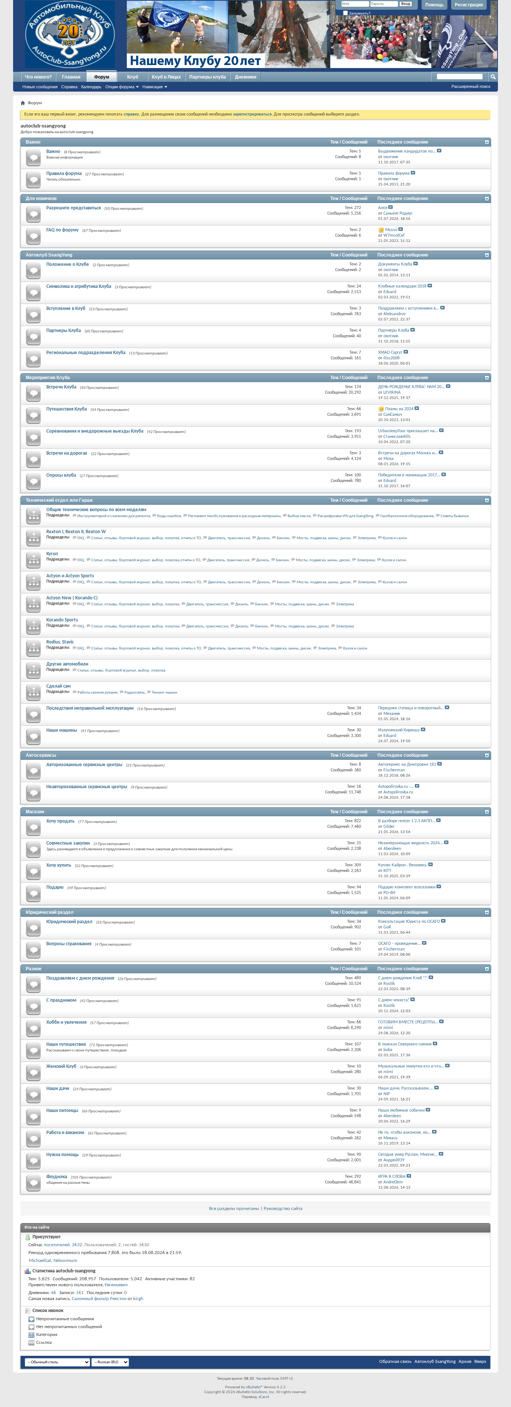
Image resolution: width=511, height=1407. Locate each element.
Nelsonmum (65, 1260)
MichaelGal (40, 1260)
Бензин (283, 538)
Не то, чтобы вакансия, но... (404, 1132)
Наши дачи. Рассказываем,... (405, 1088)
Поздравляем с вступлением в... (408, 308)
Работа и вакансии (65, 1132)
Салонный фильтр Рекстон (99, 1298)
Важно (33, 142)
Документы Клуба (395, 264)
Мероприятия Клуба (48, 377)
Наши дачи (57, 1088)
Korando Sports (62, 620)
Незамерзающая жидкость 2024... (410, 843)
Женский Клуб (61, 1066)
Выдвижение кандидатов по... (407, 151)
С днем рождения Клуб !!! (403, 978)
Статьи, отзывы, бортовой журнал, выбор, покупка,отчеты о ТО (145, 560)
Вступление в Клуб (65, 308)
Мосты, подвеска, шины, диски (324, 538)
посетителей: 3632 (63, 1244)
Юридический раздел (50, 912)
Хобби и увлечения (66, 1022)
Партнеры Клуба (63, 330)
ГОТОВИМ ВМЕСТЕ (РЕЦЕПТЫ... (408, 1022)
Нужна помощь (62, 1154)
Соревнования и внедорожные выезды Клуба (94, 431)
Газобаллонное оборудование (407, 516)
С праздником (61, 1000)
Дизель (263, 538)
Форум (101, 77)
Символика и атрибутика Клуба (78, 286)
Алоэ (382, 208)
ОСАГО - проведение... (399, 943)
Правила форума (64, 173)
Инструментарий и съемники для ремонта (113, 516)
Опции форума (119, 87)
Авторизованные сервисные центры (84, 764)
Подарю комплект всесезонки (406, 887)
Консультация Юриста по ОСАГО (409, 921)
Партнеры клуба (207, 77)
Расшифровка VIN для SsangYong (345, 516)
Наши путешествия (66, 1044)
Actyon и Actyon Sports (70, 576)
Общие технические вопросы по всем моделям (96, 509)
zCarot (263, 1397)
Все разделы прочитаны (234, 1208)
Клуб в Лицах (166, 77)
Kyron (52, 554)
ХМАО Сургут (390, 352)
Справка (69, 87)
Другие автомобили (67, 664)
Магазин (35, 811)
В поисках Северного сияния (405, 1044)
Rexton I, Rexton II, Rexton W (76, 531)
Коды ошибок (169, 516)
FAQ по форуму (62, 230)
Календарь (91, 87)
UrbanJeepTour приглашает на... (408, 431)
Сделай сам (58, 686)
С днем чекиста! (393, 1000)
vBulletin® (254, 1387)
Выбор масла (299, 516)
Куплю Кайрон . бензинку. (402, 865)
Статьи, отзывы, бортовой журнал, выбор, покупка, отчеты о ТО (146, 538)
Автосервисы (41, 755)
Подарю (55, 887)
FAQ (80, 538)
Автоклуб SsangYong (49, 255)
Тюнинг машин (164, 693)
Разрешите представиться (73, 208)
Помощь (434, 4)
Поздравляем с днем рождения (80, 978)
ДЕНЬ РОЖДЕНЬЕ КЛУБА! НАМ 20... (411, 387)
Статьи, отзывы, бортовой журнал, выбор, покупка (135, 604)
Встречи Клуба (61, 387)
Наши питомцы (62, 1110)
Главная (71, 77)
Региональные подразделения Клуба (85, 352)
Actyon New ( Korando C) (72, 598)
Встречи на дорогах (66, 453)
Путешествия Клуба (66, 409)
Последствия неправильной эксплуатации (90, 708)
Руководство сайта (283, 1208)
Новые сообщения (40, 87)
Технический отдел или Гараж (59, 500)
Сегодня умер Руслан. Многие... (408, 1154)
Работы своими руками (97, 693)
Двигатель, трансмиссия (229, 538)
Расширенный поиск (471, 86)
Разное (34, 968)
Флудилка (56, 1176)
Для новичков (41, 198)
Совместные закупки (68, 843)
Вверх (480, 1361)
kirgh (138, 1298)
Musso (391, 230)
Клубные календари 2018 (402, 286)
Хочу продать (60, 821)
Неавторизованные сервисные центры (86, 786)
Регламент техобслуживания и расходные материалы (234, 516)
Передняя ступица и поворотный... (411, 708)
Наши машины (61, 730)
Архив (465, 1361)
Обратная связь (395, 1361)
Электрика (367, 538)
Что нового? (38, 77)
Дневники (245, 77)
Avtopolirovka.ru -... (396, 786)
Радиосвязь (135, 693)
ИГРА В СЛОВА (392, 1176)
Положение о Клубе (67, 264)
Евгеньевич (116, 1284)
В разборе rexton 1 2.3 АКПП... (406, 821)
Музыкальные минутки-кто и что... (411, 1066)
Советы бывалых (455, 516)
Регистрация (469, 4)
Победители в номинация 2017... (409, 475)
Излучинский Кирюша (399, 730)
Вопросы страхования (68, 943)
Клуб (132, 77)
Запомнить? (359, 13)
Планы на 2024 (399, 409)
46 (53, 1292)
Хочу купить (58, 865)
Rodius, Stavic (60, 642)
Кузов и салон (395, 538)
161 (80, 1292)
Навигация (153, 87)
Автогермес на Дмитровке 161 (407, 764)
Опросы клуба (61, 475)
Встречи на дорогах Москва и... (408, 453)
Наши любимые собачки (401, 1110)
